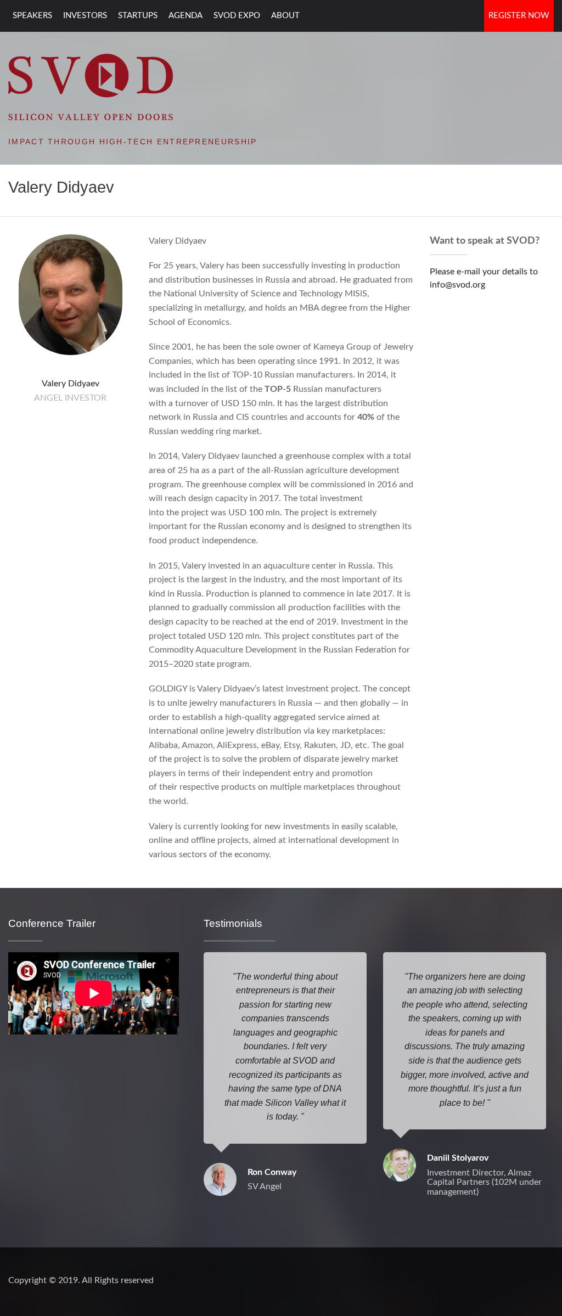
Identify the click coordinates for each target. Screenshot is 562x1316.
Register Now (518, 16)
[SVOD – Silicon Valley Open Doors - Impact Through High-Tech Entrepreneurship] (90, 86)
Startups (138, 16)
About (285, 16)
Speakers (32, 16)
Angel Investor (70, 397)
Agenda (185, 16)
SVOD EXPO (236, 16)
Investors (85, 16)
